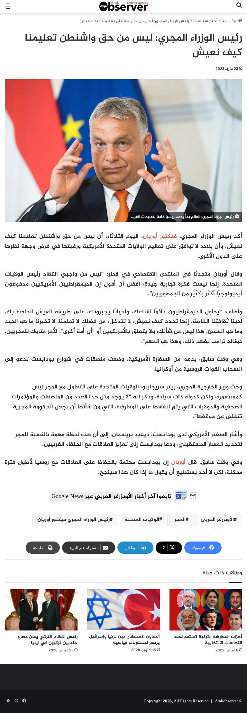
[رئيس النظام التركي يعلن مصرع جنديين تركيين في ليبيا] (41, 609)
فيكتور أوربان (161, 236)
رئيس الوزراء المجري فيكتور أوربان (74, 519)
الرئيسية (230, 21)
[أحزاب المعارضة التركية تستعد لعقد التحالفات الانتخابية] (205, 609)
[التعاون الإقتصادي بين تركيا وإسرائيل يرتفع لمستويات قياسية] (123, 609)
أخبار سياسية (205, 21)
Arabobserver (226, 701)
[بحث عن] (239, 9)
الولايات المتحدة (142, 519)
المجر (180, 519)
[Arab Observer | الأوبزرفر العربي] (123, 7)
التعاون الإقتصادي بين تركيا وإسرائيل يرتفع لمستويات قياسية (124, 639)
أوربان (178, 462)
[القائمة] (8, 9)
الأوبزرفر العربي (217, 519)
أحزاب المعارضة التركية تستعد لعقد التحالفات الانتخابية (208, 640)
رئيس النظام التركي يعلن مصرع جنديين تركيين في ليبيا (48, 640)
